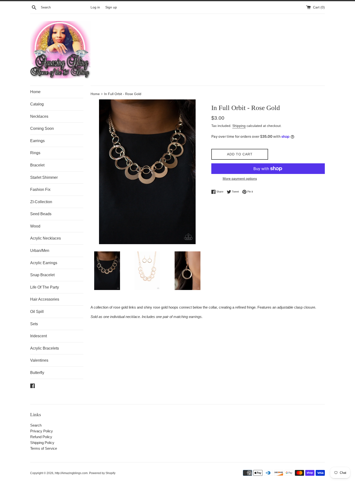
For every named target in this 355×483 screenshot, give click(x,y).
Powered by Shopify (102, 473)
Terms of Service (43, 448)
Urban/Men (39, 250)
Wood (35, 226)
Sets (34, 324)
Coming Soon (42, 128)
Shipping (239, 126)
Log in (95, 7)
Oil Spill (37, 312)
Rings (35, 153)
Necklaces (39, 116)
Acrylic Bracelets (44, 348)
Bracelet (37, 165)
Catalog (37, 104)
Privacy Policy (41, 431)
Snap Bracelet (42, 275)
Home (35, 92)
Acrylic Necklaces (45, 238)
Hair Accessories (44, 299)
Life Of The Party (44, 287)
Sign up (111, 7)
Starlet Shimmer (44, 177)
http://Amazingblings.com (71, 473)
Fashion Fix (40, 189)
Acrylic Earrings (43, 263)
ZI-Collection (41, 202)
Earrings (37, 141)
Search (36, 425)
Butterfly (37, 373)
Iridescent (38, 336)
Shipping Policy (42, 443)
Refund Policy (41, 437)
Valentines (39, 360)
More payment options (240, 178)
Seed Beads (40, 214)
